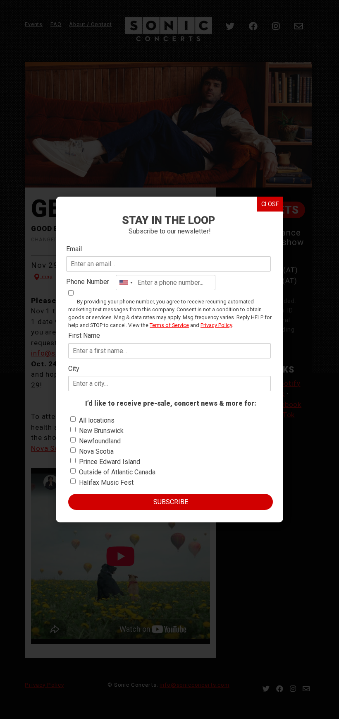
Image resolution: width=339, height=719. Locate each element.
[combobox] (125, 282)
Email (74, 249)
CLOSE (270, 204)
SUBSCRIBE (170, 502)
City (73, 369)
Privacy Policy (216, 325)
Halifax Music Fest (106, 482)
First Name (84, 335)
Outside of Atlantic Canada (117, 472)
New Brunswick (101, 431)
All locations (97, 420)
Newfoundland (100, 441)
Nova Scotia (96, 451)
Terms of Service (169, 325)
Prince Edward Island (109, 462)
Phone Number (87, 282)
